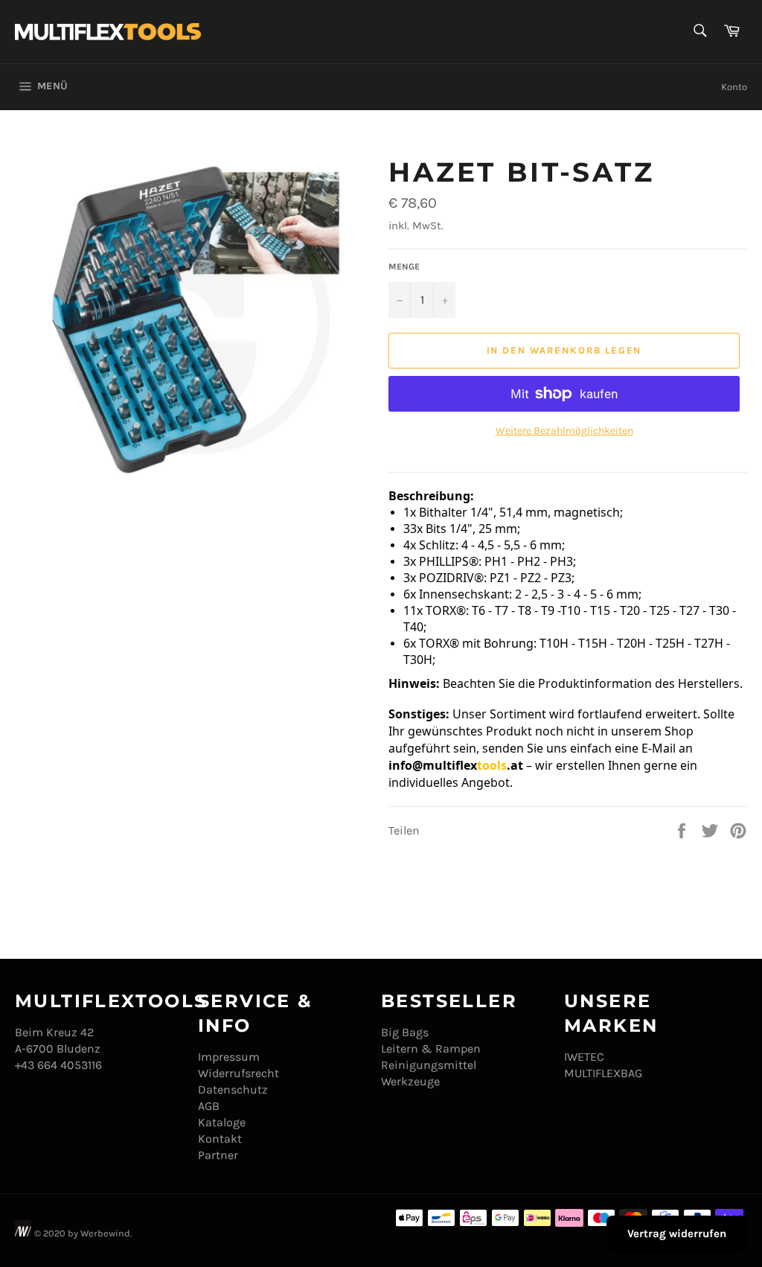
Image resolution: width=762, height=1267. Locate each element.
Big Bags (405, 1032)
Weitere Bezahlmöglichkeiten (564, 430)
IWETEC (584, 1057)
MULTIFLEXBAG (603, 1073)
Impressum (229, 1057)
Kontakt (220, 1139)
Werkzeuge (410, 1081)
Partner (218, 1155)
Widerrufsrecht (238, 1073)
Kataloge (222, 1122)
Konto (734, 86)
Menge (404, 266)
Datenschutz (233, 1089)
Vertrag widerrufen (676, 1233)
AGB (209, 1106)
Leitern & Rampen (431, 1048)
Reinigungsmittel (428, 1065)
